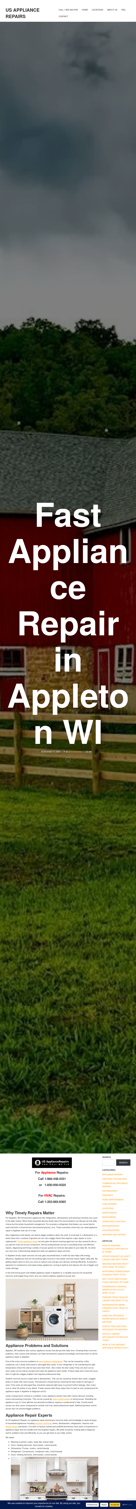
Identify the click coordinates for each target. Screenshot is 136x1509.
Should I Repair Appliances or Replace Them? (115, 1337)
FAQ (123, 9)
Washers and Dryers (114, 1234)
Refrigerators (110, 1225)
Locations (97, 9)
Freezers (107, 1195)
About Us (112, 9)
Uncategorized (111, 1230)
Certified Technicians (114, 1178)
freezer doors (11, 1426)
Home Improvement (113, 1199)
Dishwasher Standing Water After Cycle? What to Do (114, 1289)
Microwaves (109, 1217)
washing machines (43, 1423)
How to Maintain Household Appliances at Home (115, 1248)
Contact (63, 16)
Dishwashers (109, 1190)
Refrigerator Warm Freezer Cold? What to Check (115, 1307)
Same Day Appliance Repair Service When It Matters (115, 1318)
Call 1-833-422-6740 (68, 9)
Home (85, 9)
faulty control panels (61, 1399)
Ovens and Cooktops (114, 1221)
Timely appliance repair (27, 1241)
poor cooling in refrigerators (50, 1361)
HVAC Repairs (109, 1203)
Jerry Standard (75, 751)
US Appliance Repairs (23, 13)
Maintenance (109, 1212)
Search (106, 1157)
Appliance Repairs (112, 1174)
